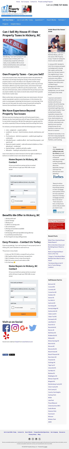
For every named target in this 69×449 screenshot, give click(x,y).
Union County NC (53, 387)
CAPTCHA (13, 197)
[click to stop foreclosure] (56, 225)
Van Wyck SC (51, 371)
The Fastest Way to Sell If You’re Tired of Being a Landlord (55, 265)
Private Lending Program (45, 2)
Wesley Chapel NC (53, 379)
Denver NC (51, 298)
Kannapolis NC (52, 319)
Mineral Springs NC (53, 341)
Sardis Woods (52, 408)
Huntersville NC (52, 311)
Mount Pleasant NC (53, 354)
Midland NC (51, 338)
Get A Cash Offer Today (25, 20)
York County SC (52, 389)
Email (13, 190)
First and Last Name (17, 176)
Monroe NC (51, 346)
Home (18, 2)
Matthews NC (52, 333)
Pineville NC (51, 360)
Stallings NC (51, 362)
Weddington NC (52, 376)
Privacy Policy (32, 434)
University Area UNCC (54, 406)
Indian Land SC (52, 314)
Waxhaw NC (51, 373)
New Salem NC (52, 357)
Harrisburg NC (52, 306)
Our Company (25, 2)
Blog (39, 434)
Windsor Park (52, 419)
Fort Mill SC (51, 300)
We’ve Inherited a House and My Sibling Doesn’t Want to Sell (56, 247)
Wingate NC (51, 381)
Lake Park (51, 400)
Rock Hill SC (51, 325)
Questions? (39, 20)
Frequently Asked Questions (41, 432)
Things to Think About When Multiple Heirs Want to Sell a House (56, 258)
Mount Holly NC (52, 352)
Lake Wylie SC (52, 322)
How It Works (51, 20)
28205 (50, 422)
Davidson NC (51, 295)
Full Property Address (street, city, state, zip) (23, 183)
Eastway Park (52, 395)
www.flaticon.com (27, 342)
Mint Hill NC (51, 344)
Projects (5, 24)
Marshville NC (52, 327)
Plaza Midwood (52, 403)
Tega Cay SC (51, 365)
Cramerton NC (52, 292)
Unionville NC (52, 368)
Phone (26, 190)
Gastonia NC (51, 303)
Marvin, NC (51, 330)
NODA (50, 398)
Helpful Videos (16, 24)
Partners (61, 20)
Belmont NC (51, 284)
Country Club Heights (54, 392)
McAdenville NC (52, 335)
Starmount (51, 414)
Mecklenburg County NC (55, 384)
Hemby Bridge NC (53, 308)
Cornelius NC (52, 289)
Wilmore (50, 417)
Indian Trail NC (52, 317)
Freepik (17, 342)
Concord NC (51, 287)
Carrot (45, 447)
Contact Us (33, 2)
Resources (62, 432)
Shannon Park (52, 411)
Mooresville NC (52, 349)
